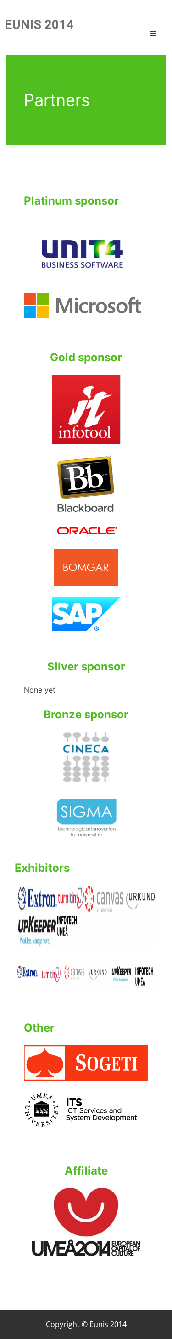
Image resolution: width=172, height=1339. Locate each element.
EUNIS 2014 (39, 24)
